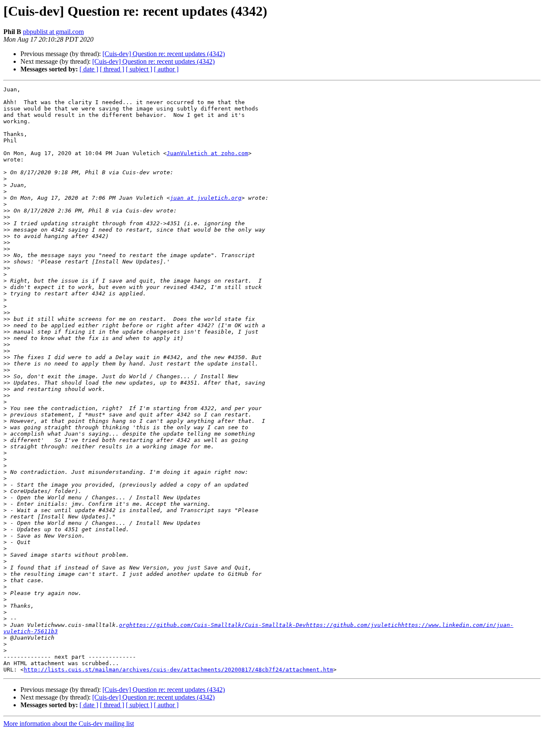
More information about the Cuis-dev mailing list (68, 723)
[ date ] (88, 69)
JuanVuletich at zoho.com (207, 153)
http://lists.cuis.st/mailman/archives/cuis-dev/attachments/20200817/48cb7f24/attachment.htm (178, 669)
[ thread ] (112, 69)
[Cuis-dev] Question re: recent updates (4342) (163, 53)
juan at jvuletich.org (205, 198)
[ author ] (166, 69)
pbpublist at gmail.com (53, 31)
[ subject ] (139, 69)
